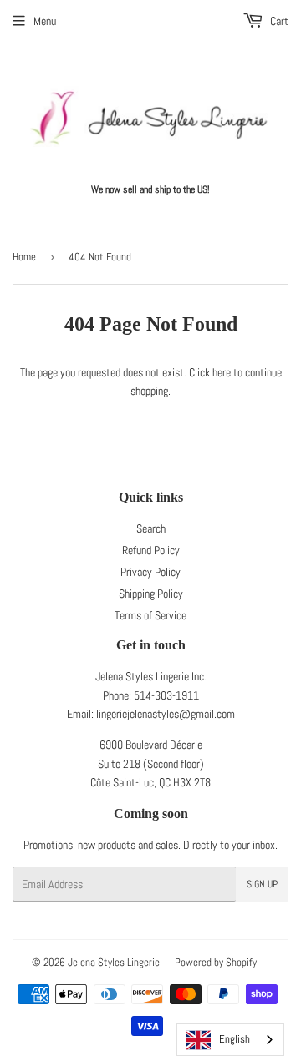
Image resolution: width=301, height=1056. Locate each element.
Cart (278, 20)
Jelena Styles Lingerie (114, 962)
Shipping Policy (151, 593)
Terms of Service (150, 615)
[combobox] (230, 1039)
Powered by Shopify (216, 962)
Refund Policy (151, 550)
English (234, 1039)
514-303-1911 (166, 695)
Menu (44, 20)
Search (151, 528)
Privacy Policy (150, 571)
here (221, 372)
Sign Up (262, 884)
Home (24, 257)
